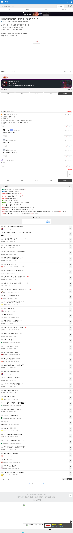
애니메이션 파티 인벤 (7, 6)
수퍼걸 (4, 21)
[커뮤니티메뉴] (2, 2)
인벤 (6, 2)
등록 (70, 174)
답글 (3, 126)
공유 (65, 72)
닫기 (71, 521)
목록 (8, 93)
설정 (45, 494)
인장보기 (6, 89)
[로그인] (68, 2)
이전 (36, 93)
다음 (51, 93)
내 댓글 (27, 9)
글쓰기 (71, 6)
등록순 (8, 111)
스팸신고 (13, 72)
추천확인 (3, 72)
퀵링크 (40, 494)
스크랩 (69, 72)
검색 (64, 479)
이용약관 (19, 497)
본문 (22, 93)
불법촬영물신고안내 (50, 497)
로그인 (29, 494)
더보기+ (70, 186)
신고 (8, 72)
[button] (33, 217)
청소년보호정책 (39, 497)
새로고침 (70, 111)
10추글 (46, 9)
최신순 (12, 111)
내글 (9, 9)
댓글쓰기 (65, 93)
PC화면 (34, 494)
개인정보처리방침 (28, 497)
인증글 (64, 9)
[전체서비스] (71, 2)
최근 (3, 479)
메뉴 (2, 89)
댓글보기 (65, 180)
